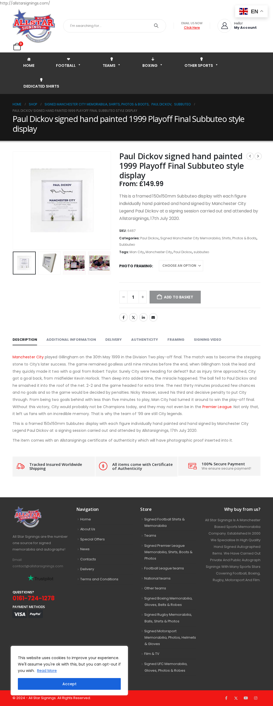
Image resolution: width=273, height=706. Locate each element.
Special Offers (92, 539)
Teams (150, 535)
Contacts (88, 559)
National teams (157, 578)
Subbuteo (127, 244)
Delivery (87, 569)
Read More (47, 670)
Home (85, 519)
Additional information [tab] (71, 339)
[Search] (156, 25)
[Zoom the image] (39, 509)
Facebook (123, 317)
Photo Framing (135, 266)
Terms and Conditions (99, 579)
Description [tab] (25, 339)
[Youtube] (246, 698)
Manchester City (159, 252)
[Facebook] (226, 698)
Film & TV (151, 653)
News (85, 549)
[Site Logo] (34, 26)
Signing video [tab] (207, 339)
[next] (258, 156)
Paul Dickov (149, 238)
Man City (137, 252)
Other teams (155, 588)
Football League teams (164, 568)
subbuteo (201, 252)
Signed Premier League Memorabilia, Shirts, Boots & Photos (168, 552)
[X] (236, 698)
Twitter (133, 317)
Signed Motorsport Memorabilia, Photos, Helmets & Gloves (170, 637)
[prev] (250, 156)
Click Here (192, 27)
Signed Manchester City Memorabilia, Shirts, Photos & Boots (208, 238)
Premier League (217, 406)
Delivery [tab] (113, 339)
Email (153, 317)
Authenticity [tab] (144, 339)
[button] (14, 200)
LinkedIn (143, 317)
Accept (69, 684)
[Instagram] (255, 698)
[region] (69, 670)
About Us (87, 529)
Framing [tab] (175, 339)
